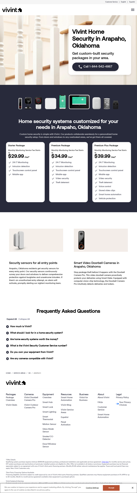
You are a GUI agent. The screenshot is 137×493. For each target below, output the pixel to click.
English (123, 2)
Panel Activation (66, 423)
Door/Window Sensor (49, 445)
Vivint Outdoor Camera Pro (31, 406)
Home (8, 373)
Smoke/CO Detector (48, 438)
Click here (105, 462)
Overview (47, 398)
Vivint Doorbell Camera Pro (31, 399)
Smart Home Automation (67, 399)
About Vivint (103, 398)
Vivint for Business (83, 399)
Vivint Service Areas (67, 411)
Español (132, 2)
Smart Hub (48, 402)
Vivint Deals (11, 405)
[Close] (133, 488)
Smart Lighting (49, 412)
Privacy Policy (122, 398)
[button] (68, 326)
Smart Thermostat (48, 418)
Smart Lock (48, 407)
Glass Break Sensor (48, 430)
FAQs (100, 402)
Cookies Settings (92, 488)
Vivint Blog (66, 405)
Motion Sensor (49, 424)
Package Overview (10, 399)
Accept (111, 488)
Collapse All (24, 319)
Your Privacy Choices (125, 403)
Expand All (12, 319)
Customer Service (111, 2)
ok (29, 373)
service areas (19, 373)
